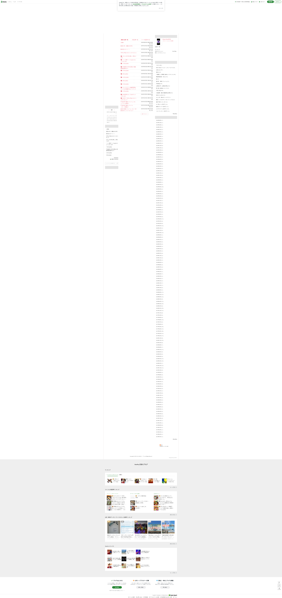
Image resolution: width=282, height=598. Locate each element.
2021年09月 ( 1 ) (159, 207)
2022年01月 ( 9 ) (159, 198)
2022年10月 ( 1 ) (159, 177)
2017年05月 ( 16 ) (159, 326)
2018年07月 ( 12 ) (159, 294)
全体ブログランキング (159, 51)
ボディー (135, 31)
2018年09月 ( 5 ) (159, 290)
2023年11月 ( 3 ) (159, 147)
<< (108, 109)
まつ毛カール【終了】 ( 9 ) (161, 104)
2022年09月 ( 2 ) (159, 179)
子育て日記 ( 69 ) (159, 90)
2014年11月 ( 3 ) (159, 395)
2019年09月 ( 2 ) (159, 262)
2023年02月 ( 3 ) (159, 168)
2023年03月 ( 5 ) (159, 166)
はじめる (117, 587)
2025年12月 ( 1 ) (159, 122)
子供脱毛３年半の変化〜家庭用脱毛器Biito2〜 (112, 150)
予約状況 (111, 93)
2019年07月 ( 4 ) (159, 267)
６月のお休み (125, 70)
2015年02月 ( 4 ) (159, 388)
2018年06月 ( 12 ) (159, 296)
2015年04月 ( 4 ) (159, 383)
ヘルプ (175, 597)
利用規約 (146, 597)
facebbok (117, 103)
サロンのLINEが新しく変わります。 (112, 140)
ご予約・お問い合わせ (172, 31)
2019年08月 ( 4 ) (159, 264)
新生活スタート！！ (125, 49)
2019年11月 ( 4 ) (159, 257)
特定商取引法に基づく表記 (166, 597)
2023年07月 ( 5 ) (159, 157)
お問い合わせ (139, 597)
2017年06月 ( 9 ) (159, 324)
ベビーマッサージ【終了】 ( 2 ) (162, 111)
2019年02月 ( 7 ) (159, 278)
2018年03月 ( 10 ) (159, 303)
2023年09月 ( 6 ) (159, 152)
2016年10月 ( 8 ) (159, 342)
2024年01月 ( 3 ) (159, 143)
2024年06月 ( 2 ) (159, 131)
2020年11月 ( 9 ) (159, 230)
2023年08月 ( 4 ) (159, 154)
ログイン (278, 1)
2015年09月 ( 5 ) (159, 372)
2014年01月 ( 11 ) (159, 416)
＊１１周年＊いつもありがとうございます (112, 144)
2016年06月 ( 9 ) (159, 351)
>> (114, 109)
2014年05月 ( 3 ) (159, 409)
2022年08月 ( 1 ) (159, 182)
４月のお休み (125, 77)
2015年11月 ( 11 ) (159, 367)
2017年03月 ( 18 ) (159, 331)
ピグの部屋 (171, 40)
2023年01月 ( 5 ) (159, 170)
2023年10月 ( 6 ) (159, 150)
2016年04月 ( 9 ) (159, 356)
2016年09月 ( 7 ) (159, 344)
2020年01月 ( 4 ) (159, 253)
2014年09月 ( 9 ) (159, 400)
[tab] (112, 474)
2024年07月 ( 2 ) (159, 129)
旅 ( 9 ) (157, 79)
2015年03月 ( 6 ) (159, 386)
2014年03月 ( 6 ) (159, 413)
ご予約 (111, 49)
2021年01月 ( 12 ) (159, 225)
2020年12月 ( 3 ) (159, 228)
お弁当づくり (157, 493)
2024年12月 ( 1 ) (159, 127)
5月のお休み (125, 74)
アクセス (111, 74)
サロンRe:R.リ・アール (141, 16)
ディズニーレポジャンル (112, 474)
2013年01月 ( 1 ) (159, 436)
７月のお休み (125, 63)
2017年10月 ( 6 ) (159, 315)
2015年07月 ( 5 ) (159, 377)
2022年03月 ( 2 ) (159, 193)
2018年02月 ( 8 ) (159, 306)
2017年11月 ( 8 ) (159, 312)
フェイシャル (122, 31)
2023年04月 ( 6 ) (159, 163)
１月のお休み (125, 91)
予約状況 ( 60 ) (159, 83)
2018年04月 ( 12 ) (159, 301)
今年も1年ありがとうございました (129, 52)
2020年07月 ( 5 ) (159, 239)
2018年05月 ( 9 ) (159, 299)
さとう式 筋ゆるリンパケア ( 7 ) (163, 97)
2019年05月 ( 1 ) (159, 271)
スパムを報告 (132, 597)
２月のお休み (125, 84)
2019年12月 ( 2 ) (159, 255)
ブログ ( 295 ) (159, 65)
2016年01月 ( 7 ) (159, 363)
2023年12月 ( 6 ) (159, 145)
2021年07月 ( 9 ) (159, 212)
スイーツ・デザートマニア (112, 493)
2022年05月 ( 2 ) (159, 189)
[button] (279, 588)
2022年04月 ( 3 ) (159, 191)
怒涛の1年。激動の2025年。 (127, 46)
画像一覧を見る (115, 159)
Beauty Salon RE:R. (167, 39)
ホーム (110, 31)
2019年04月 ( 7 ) (159, 273)
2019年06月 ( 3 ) (159, 269)
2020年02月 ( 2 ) (159, 250)
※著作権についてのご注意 (163, 446)
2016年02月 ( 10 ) (159, 361)
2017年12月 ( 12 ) (159, 310)
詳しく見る (141, 587)
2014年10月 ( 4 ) (159, 397)
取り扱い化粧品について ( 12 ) (162, 88)
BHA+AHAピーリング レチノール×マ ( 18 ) (165, 67)
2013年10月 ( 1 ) (159, 422)
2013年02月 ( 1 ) (159, 434)
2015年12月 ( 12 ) (159, 365)
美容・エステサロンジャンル (160, 52)
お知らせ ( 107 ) (159, 69)
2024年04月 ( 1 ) (159, 136)
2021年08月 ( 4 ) (159, 209)
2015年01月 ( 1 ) (159, 390)
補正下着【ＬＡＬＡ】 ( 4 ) (161, 102)
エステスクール (147, 31)
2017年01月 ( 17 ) (159, 335)
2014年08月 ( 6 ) (159, 402)
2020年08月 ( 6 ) (159, 237)
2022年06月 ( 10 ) (159, 186)
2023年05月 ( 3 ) (159, 161)
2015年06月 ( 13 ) (159, 379)
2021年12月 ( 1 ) (159, 200)
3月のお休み (125, 80)
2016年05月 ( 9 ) (159, 354)
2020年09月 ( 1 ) (159, 234)
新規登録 (270, 1)
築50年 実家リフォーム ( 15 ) (162, 81)
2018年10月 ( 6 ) (159, 287)
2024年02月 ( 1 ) (159, 140)
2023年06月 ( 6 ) (159, 159)
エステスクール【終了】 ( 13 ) (162, 108)
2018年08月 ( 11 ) (159, 292)
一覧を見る (174, 113)
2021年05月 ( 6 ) (159, 216)
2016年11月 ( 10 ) (159, 340)
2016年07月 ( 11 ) (159, 349)
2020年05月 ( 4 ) (159, 244)
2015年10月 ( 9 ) (159, 370)
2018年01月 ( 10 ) (159, 308)
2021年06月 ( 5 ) (159, 214)
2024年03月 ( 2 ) (159, 138)
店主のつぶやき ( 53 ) (160, 95)
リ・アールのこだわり (159, 31)
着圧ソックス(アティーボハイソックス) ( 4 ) (165, 99)
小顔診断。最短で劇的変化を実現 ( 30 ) (164, 92)
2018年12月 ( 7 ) (159, 283)
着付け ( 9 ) (158, 72)
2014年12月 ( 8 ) (159, 393)
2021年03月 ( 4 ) (159, 221)
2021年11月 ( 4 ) (159, 202)
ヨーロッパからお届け (135, 493)
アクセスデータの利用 (154, 597)
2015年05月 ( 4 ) (159, 381)
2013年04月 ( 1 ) (159, 429)
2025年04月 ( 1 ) (159, 124)
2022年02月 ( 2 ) (159, 196)
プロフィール (165, 40)
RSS (162, 445)
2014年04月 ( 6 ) (159, 411)
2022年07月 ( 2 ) (159, 184)
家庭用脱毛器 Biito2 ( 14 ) (162, 76)
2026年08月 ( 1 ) (159, 120)
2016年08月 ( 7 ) (159, 347)
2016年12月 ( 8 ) (159, 338)
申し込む (165, 587)
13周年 (122, 42)
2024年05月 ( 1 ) (159, 134)
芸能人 (120, 474)
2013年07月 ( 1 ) (159, 427)
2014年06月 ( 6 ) (159, 406)
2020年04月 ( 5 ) (159, 246)
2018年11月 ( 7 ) (159, 285)
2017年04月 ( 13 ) (159, 328)
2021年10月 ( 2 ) (159, 205)
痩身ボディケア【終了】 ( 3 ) (162, 106)
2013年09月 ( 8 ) (159, 425)
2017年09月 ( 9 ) (159, 317)
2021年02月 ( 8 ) (159, 223)
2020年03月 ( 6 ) (159, 248)
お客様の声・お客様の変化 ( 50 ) (163, 85)
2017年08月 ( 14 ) (159, 319)
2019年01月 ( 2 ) (159, 280)
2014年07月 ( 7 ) (159, 404)
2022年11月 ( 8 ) (159, 175)
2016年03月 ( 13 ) (159, 358)
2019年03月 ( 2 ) (159, 276)
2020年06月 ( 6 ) (159, 241)
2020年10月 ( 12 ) (159, 232)
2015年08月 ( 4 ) (159, 374)
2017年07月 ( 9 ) (159, 322)
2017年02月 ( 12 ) (159, 333)
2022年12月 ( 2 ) (159, 173)
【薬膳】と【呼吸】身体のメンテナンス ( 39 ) (166, 74)
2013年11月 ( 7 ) (159, 420)
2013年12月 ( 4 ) (159, 418)
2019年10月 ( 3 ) (159, 260)
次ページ (144, 113)
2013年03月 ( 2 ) (159, 432)
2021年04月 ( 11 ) (159, 218)
